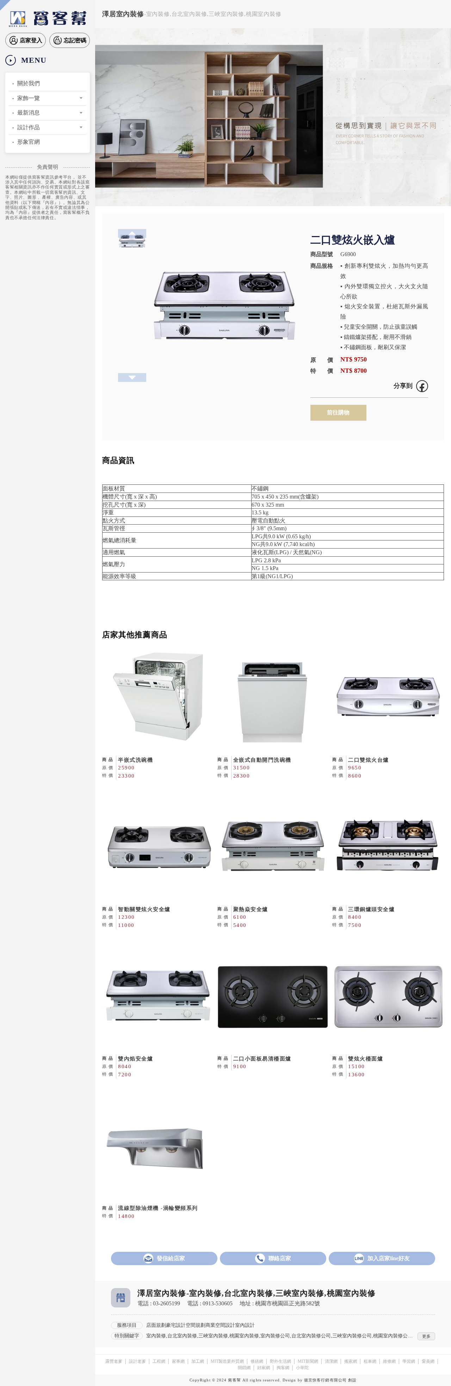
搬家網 (350, 1361)
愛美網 (428, 1361)
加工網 (197, 1361)
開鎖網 (244, 1367)
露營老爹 (113, 1361)
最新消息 (28, 113)
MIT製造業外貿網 (227, 1361)
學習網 (408, 1361)
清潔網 (331, 1361)
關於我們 (28, 83)
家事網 (178, 1361)
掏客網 (283, 1367)
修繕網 (257, 1361)
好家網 (263, 1367)
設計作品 (28, 127)
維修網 (389, 1361)
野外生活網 (280, 1361)
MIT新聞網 (308, 1361)
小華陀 (302, 1367)
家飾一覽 (28, 98)
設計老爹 (137, 1361)
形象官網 (28, 142)
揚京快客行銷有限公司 (325, 1380)
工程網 (159, 1361)
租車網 (370, 1361)
